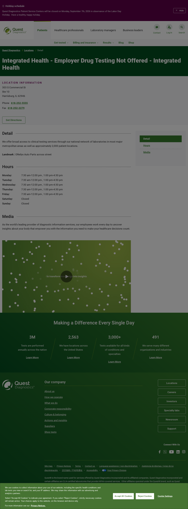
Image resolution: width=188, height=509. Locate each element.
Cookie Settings (165, 496)
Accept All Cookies (123, 496)
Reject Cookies (145, 496)
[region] (94, 496)
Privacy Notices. (38, 506)
